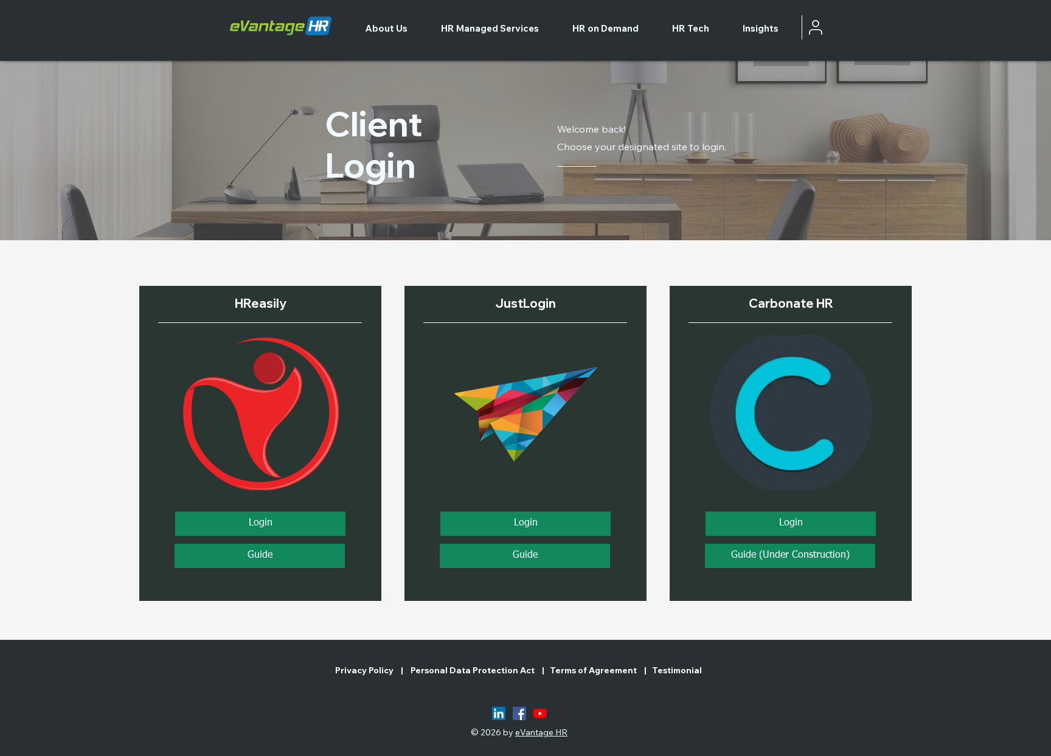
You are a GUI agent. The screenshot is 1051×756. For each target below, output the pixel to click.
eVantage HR (541, 732)
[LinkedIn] (498, 713)
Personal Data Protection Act (473, 670)
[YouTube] (540, 713)
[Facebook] (519, 713)
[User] (815, 27)
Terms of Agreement (593, 670)
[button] (790, 556)
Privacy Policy (365, 670)
